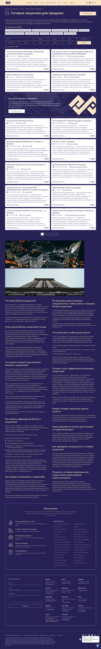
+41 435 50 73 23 (49, 584)
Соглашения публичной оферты (30, 635)
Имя (9, 582)
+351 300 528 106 (49, 618)
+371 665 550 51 (66, 602)
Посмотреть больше (12, 69)
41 (56, 234)
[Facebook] (83, 635)
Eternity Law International (11, 9)
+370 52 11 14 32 (66, 592)
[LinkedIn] (92, 635)
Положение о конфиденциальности (13, 635)
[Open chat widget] (98, 646)
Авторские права (43, 635)
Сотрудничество (52, 635)
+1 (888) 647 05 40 (82, 590)
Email (10, 587)
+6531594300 (65, 611)
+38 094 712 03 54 (66, 583)
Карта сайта (60, 635)
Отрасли (36, 2)
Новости (72, 2)
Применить (84, 42)
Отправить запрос (88, 13)
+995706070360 (66, 620)
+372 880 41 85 (49, 593)
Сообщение (11, 593)
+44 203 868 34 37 (82, 583)
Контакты (65, 2)
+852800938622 (82, 611)
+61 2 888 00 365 (49, 609)
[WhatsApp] (95, 635)
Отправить (25, 606)
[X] (86, 635)
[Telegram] (89, 635)
